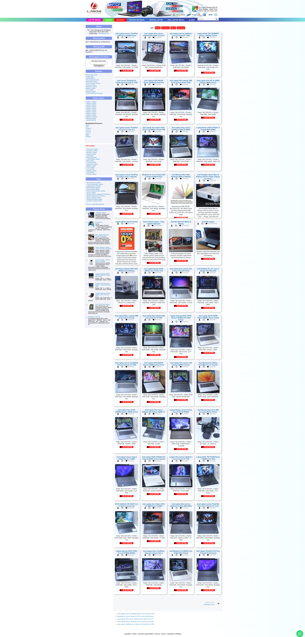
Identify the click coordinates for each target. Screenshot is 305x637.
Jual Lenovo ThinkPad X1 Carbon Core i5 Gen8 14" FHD (135, 624)
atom (87, 125)
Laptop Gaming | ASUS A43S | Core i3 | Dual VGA (102, 295)
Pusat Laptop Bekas (93, 189)
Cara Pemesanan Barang (94, 93)
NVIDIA (88, 136)
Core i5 (88, 131)
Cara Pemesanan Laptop (95, 184)
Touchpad (90, 156)
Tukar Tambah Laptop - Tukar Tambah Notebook (103, 248)
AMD (87, 135)
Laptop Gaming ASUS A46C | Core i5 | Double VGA (103, 285)
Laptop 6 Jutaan (91, 110)
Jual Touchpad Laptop (102, 304)
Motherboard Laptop (93, 187)
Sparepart (181, 28)
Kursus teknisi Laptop (94, 182)
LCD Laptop (90, 90)
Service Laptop (156, 20)
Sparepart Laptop (91, 81)
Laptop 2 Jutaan (91, 103)
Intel (87, 126)
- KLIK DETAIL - (127, 70)
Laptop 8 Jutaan (91, 113)
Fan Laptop (90, 172)
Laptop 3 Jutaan (91, 105)
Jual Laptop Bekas (176, 20)
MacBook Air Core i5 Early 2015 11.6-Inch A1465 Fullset (135, 616)
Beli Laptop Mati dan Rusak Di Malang (102, 235)
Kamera (108, 20)
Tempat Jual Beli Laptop (94, 199)
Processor (165, 28)
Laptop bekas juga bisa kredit (126, 222)
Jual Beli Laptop (208, 222)
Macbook (121, 20)
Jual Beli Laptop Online (94, 201)
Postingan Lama (209, 604)
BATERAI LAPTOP (94, 317)
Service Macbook (137, 20)
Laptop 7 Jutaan (91, 111)
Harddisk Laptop (92, 151)
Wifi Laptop (90, 161)
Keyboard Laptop (91, 86)
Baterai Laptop (90, 88)
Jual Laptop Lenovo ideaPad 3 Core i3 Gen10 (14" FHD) (135, 621)
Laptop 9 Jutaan (91, 115)
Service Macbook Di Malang (96, 196)
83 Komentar (158, 225)
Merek (173, 28)
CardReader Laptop (93, 159)
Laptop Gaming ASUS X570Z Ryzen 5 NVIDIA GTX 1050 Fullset (180, 318)
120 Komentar (212, 223)
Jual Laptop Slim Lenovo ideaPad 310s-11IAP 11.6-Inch (135, 619)
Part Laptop (90, 146)
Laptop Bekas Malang (94, 186)
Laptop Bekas (94, 20)
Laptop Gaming (91, 120)
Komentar (131, 37)
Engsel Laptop (91, 154)
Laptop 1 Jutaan (91, 101)
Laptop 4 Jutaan (91, 106)
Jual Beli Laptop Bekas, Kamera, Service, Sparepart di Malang (159, 634)
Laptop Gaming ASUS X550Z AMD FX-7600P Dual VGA (102, 275)
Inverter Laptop (91, 174)
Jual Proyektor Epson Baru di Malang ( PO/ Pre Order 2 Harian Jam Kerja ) (208, 177)
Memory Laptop (92, 152)
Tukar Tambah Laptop (93, 83)
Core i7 (88, 133)
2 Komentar (185, 225)
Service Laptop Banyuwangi (95, 204)
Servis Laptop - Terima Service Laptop (102, 260)
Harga (157, 28)
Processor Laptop (92, 149)
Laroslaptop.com (103, 33)
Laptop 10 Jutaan (91, 116)
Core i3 (88, 130)
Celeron (88, 128)
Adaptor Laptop (91, 91)
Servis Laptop (91, 192)
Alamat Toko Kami (91, 75)
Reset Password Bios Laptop (96, 191)
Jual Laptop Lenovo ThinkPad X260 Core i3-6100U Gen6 (136, 613)
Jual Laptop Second (92, 80)
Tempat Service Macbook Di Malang (98, 194)
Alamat (192, 20)
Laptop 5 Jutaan (91, 108)
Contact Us (98, 222)
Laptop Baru (90, 76)
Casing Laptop (91, 162)
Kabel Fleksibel (92, 157)
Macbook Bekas (91, 118)
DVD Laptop (91, 167)
